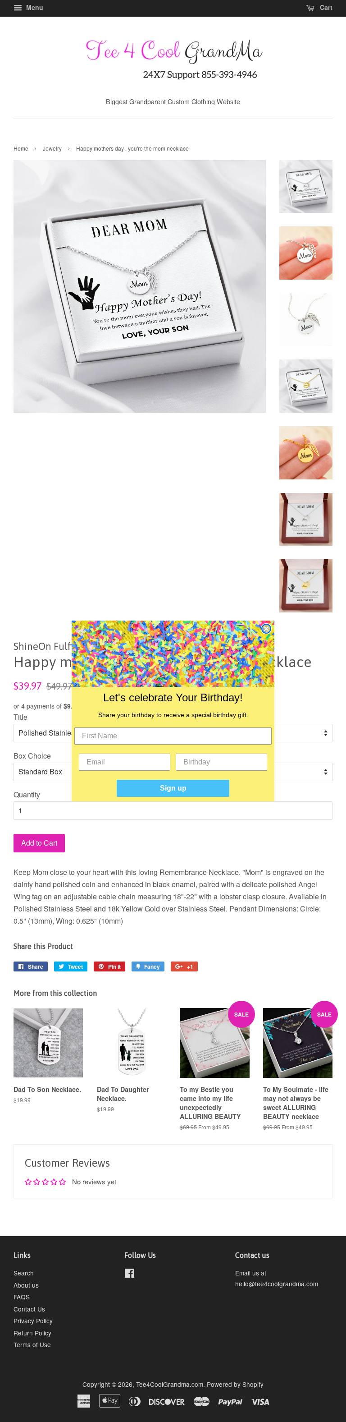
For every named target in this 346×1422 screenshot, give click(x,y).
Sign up (173, 788)
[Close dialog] (266, 628)
